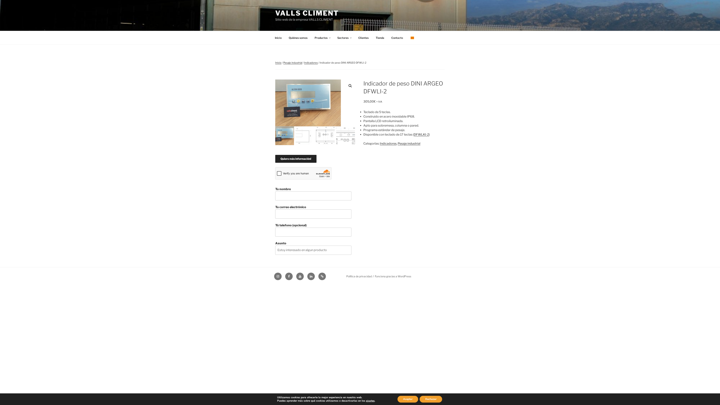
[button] (350, 85)
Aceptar (407, 399)
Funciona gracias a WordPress (393, 276)
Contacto (397, 37)
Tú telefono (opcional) (291, 225)
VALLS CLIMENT (307, 13)
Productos (321, 37)
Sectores (343, 37)
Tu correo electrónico (290, 207)
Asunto (280, 243)
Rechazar (430, 399)
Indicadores (311, 62)
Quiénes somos (298, 37)
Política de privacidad (359, 276)
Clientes (363, 37)
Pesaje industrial (292, 62)
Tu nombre (283, 189)
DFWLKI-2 (421, 134)
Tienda (380, 37)
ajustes (370, 401)
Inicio (278, 37)
